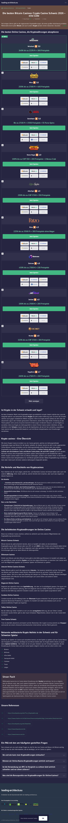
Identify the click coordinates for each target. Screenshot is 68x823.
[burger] (66, 2)
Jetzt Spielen (34, 56)
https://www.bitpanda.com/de (16, 729)
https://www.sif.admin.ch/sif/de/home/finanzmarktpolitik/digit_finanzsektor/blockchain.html (35, 718)
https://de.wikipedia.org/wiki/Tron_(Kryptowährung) (23, 713)
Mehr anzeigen (34, 401)
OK (43, 818)
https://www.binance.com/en (16, 734)
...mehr (65, 26)
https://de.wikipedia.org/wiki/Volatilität (19, 724)
